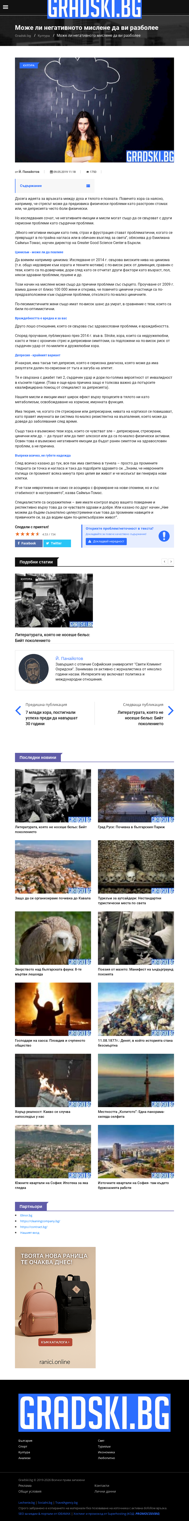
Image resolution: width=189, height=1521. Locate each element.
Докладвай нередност (108, 541)
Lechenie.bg (26, 1502)
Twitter (56, 543)
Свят (101, 1441)
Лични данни (105, 1491)
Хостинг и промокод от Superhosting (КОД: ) (117, 1514)
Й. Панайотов (29, 172)
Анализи (24, 1458)
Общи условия (29, 1491)
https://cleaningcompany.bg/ (40, 1221)
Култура (44, 35)
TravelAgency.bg (66, 1502)
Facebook (28, 543)
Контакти (101, 1485)
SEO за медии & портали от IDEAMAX (44, 1514)
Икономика (106, 1452)
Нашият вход (29, 1233)
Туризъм (104, 1446)
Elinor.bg (26, 1215)
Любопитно (106, 1458)
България (25, 1441)
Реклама (25, 1485)
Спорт (22, 1446)
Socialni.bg (45, 1502)
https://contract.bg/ (33, 1227)
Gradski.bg (23, 35)
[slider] (27, 534)
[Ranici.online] (55, 1307)
